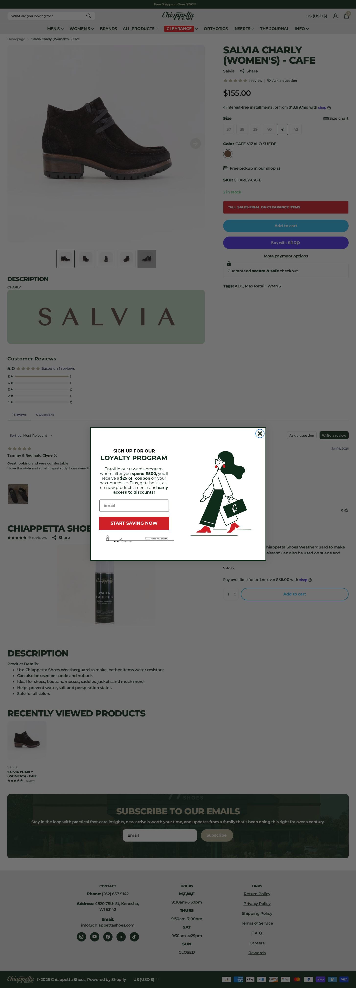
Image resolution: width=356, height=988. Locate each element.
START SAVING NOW (134, 523)
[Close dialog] (260, 433)
